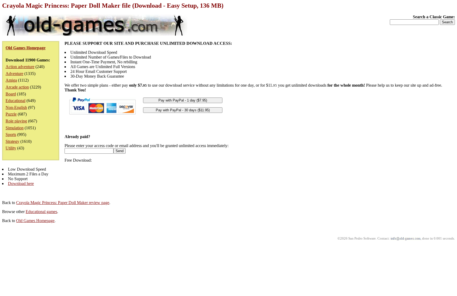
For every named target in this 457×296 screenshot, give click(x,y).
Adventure (14, 73)
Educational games (41, 211)
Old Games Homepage (35, 220)
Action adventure (20, 66)
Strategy (12, 141)
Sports (11, 134)
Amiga (11, 80)
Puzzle (11, 114)
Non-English (16, 107)
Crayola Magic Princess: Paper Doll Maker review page (62, 202)
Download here (21, 183)
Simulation (15, 128)
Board (11, 94)
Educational (15, 100)
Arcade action (17, 87)
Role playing (16, 121)
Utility (11, 148)
